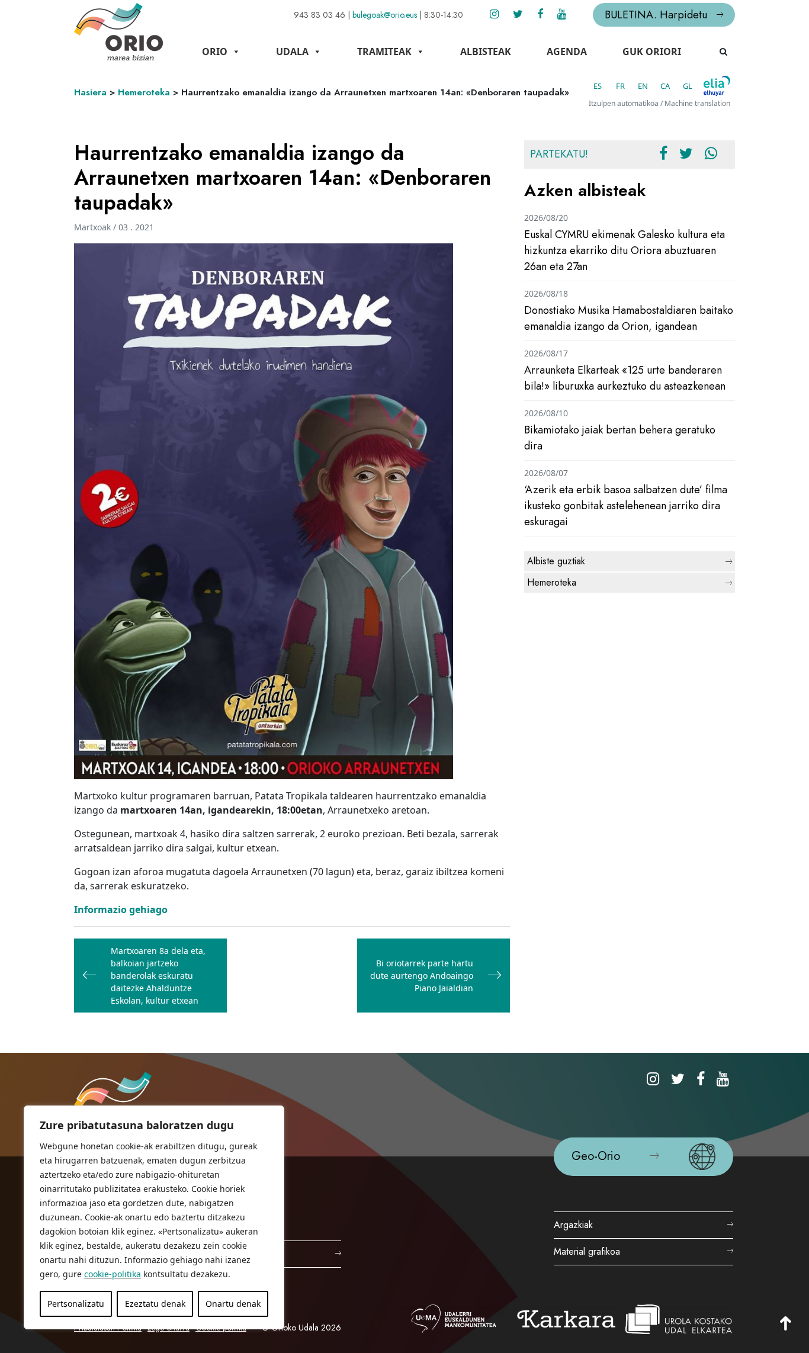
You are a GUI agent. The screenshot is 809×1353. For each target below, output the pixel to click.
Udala (292, 51)
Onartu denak (233, 1303)
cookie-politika (112, 1274)
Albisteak (485, 51)
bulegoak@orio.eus (384, 15)
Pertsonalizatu (75, 1303)
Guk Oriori (651, 51)
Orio (214, 51)
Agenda (567, 51)
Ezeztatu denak (155, 1303)
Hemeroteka (144, 92)
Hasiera (90, 92)
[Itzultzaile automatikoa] (717, 86)
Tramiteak (384, 51)
